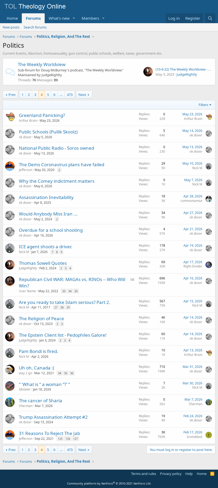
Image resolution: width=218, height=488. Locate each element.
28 (62, 307)
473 (70, 94)
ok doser (25, 137)
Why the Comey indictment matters (56, 181)
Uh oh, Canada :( (36, 368)
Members (90, 18)
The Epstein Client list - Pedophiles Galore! (63, 335)
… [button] (61, 94)
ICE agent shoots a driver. (45, 246)
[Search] (210, 18)
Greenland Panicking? (42, 115)
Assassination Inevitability (46, 197)
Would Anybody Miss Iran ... (48, 214)
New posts (11, 27)
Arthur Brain (28, 120)
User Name (27, 291)
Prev (12, 94)
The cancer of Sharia (40, 400)
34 (70, 291)
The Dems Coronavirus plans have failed (61, 164)
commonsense (191, 200)
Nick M (197, 168)
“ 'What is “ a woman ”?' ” (44, 384)
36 (71, 373)
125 (60, 439)
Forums (33, 18)
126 (67, 439)
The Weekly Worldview (41, 64)
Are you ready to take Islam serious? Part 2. (64, 302)
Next (82, 94)
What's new (59, 18)
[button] (74, 18)
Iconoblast (194, 436)
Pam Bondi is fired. (38, 351)
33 (63, 291)
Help (189, 473)
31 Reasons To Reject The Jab (49, 433)
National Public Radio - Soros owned (56, 148)
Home (12, 18)
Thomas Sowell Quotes (43, 263)
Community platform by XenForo (109, 483)
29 (68, 307)
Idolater (25, 389)
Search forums (35, 27)
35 (76, 291)
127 (75, 439)
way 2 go (25, 373)
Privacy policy (171, 473)
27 (55, 307)
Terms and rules (143, 473)
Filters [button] (203, 104)
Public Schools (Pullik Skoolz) (48, 132)
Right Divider (192, 266)
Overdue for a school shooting (51, 230)
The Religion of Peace (41, 318)
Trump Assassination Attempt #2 (53, 417)
